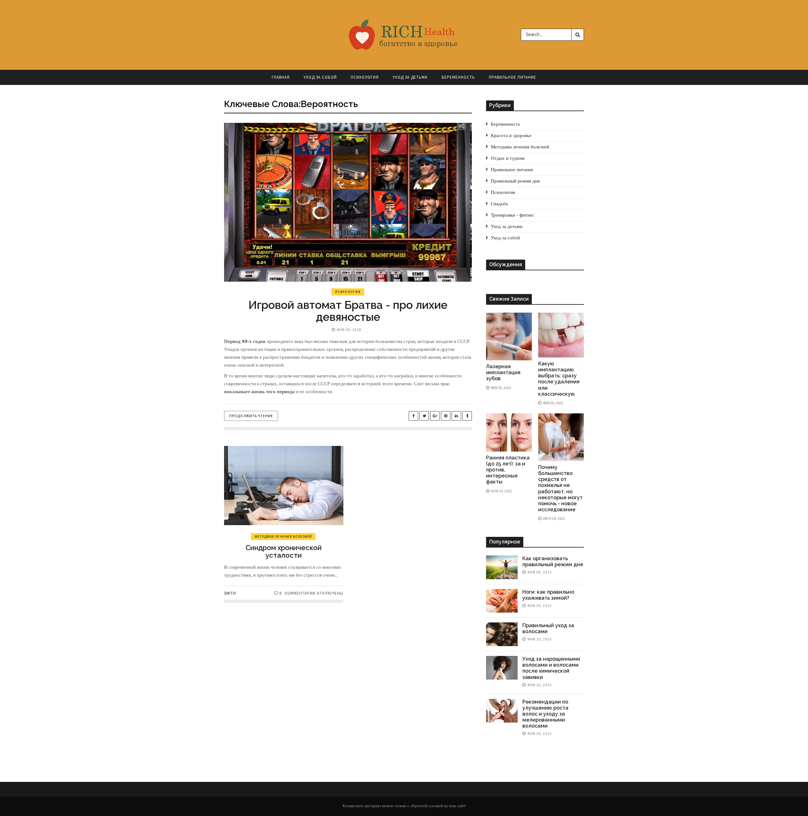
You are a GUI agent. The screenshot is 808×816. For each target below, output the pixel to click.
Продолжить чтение (251, 415)
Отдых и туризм (508, 158)
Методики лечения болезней (283, 536)
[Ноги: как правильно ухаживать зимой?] (502, 601)
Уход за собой (320, 77)
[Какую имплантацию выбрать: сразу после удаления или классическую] (561, 335)
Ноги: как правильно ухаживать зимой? (548, 595)
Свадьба (499, 204)
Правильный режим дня (515, 181)
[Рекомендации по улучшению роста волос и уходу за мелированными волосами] (502, 711)
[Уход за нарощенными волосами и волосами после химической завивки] (502, 668)
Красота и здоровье (511, 136)
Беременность (458, 77)
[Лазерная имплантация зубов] (509, 336)
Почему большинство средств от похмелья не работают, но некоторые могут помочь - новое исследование (560, 488)
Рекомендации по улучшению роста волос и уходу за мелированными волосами (545, 714)
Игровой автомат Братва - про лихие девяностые (348, 311)
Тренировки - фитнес (512, 215)
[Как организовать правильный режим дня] (502, 567)
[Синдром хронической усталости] (283, 485)
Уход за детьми (410, 77)
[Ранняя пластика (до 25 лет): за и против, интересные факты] (509, 432)
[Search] (577, 35)
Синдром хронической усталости (284, 551)
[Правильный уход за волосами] (502, 634)
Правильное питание (512, 77)
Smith (230, 593)
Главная (281, 77)
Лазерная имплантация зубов (503, 372)
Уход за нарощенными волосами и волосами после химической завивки (551, 668)
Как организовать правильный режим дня (552, 561)
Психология (365, 77)
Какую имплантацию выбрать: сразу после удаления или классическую (558, 379)
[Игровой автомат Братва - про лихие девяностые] (348, 202)
